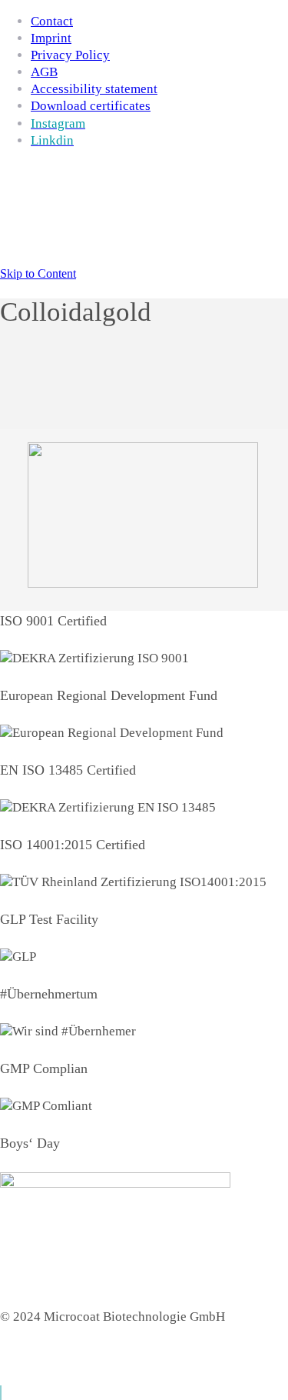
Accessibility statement (94, 89)
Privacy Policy (70, 55)
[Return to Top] (1, 1392)
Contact (52, 21)
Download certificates (91, 105)
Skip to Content (38, 273)
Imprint (51, 38)
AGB (44, 72)
